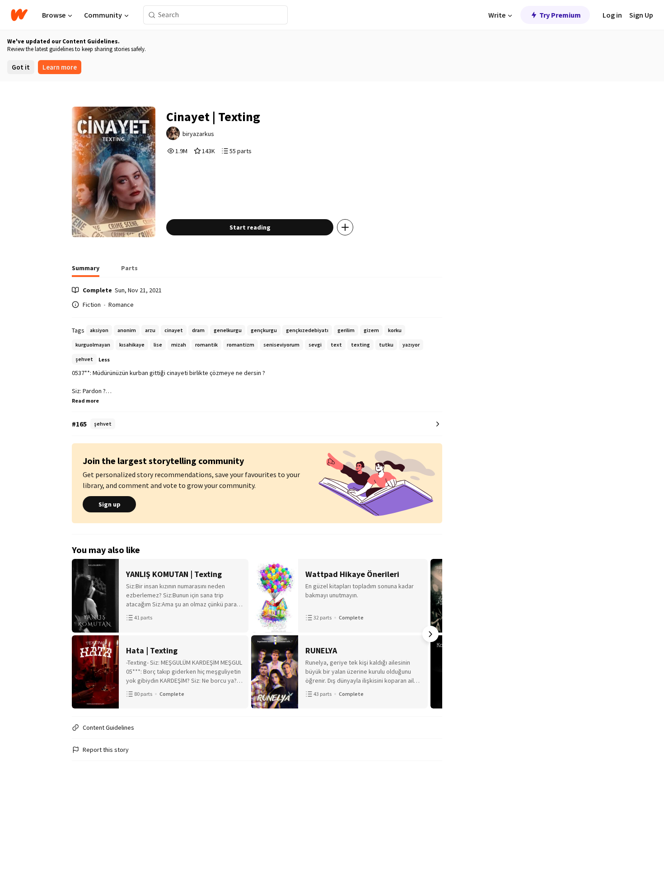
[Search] (152, 15)
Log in (612, 14)
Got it (21, 67)
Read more (85, 400)
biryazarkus (198, 134)
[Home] (19, 15)
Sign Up (641, 14)
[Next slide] (430, 634)
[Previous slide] (83, 634)
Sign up (109, 504)
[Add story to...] (345, 227)
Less (104, 359)
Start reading (250, 227)
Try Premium (560, 14)
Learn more (59, 67)
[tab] (85, 270)
